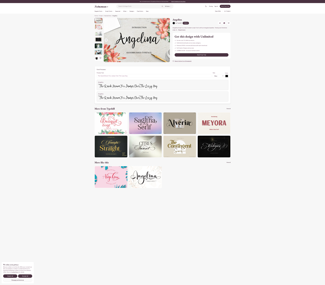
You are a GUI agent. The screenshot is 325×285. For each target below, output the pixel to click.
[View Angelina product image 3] (98, 33)
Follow (186, 23)
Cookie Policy (14, 272)
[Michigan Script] (214, 146)
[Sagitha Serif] (145, 123)
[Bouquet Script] (111, 123)
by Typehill (179, 23)
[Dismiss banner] (230, 1)
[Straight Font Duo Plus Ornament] (111, 146)
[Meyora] (214, 123)
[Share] (220, 23)
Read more (181, 30)
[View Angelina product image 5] (98, 45)
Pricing (211, 6)
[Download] (121, 114)
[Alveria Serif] (179, 123)
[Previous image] (106, 40)
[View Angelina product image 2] (98, 26)
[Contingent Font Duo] (179, 146)
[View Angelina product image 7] (98, 58)
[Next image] (167, 40)
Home (96, 15)
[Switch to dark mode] (206, 6)
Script (101, 15)
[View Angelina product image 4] (98, 39)
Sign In (216, 6)
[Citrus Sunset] (145, 146)
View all (228, 108)
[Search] (162, 6)
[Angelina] (111, 177)
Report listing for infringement (183, 61)
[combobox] (139, 6)
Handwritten (107, 15)
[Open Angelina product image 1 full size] (137, 40)
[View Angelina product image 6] (98, 52)
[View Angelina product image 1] (98, 20)
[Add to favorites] (229, 23)
